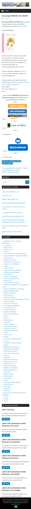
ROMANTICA (7, 388)
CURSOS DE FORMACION (10, 276)
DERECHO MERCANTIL (10, 293)
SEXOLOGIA (7, 390)
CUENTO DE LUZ (22, 26)
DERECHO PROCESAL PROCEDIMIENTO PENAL (16, 299)
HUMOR (6, 332)
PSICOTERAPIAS (8, 384)
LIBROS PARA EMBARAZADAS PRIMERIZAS (13, 203)
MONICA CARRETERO (13, 84)
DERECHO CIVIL (8, 280)
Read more (6, 419)
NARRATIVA (7, 357)
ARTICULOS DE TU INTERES (10, 405)
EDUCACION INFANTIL (10, 309)
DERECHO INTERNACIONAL (11, 291)
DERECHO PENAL (8, 295)
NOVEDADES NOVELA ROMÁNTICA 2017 (13, 216)
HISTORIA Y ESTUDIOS (10, 328)
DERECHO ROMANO (9, 301)
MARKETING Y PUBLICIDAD (11, 347)
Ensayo (6, 316)
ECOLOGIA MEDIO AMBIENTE (12, 305)
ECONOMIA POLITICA (9, 307)
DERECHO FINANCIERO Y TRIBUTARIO (14, 289)
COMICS (6, 266)
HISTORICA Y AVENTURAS (11, 330)
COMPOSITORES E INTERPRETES (13, 270)
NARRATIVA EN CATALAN (10, 359)
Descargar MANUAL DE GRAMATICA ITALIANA (15, 168)
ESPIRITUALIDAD (8, 320)
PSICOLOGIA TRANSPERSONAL (12, 382)
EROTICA (6, 318)
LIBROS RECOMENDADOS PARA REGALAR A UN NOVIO (15, 227)
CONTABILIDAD (8, 274)
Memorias (6, 355)
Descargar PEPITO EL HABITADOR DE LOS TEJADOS (13, 208)
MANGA (6, 345)
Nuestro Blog (7, 378)
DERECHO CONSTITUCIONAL (11, 282)
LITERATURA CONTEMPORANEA (12, 343)
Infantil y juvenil (8, 18)
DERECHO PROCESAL (9, 297)
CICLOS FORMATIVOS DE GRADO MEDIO (15, 253)
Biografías (6, 251)
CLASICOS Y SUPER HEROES (11, 264)
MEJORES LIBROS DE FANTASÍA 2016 (12, 231)
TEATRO (6, 397)
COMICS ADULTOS (9, 268)
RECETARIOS (7, 386)
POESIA (6, 380)
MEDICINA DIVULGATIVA (10, 351)
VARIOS (6, 401)
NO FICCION (7, 372)
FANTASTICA (7, 322)
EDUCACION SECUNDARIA (11, 314)
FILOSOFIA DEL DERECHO (11, 326)
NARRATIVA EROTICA (9, 363)
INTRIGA (6, 337)
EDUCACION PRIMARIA (10, 312)
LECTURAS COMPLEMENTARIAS (12, 339)
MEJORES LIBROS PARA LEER (10, 199)
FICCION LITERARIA (9, 324)
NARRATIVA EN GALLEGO (10, 361)
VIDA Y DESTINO (6, 195)
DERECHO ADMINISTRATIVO (11, 278)
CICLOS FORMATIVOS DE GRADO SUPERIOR (16, 256)
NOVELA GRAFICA (8, 374)
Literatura (6, 341)
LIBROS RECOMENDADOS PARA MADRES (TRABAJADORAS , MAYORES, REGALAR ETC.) (14, 221)
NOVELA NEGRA (8, 376)
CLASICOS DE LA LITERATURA (12, 262)
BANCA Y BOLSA (8, 249)
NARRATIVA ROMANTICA (10, 370)
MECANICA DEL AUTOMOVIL (11, 349)
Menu (6, 10)
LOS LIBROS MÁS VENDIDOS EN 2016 (12, 212)
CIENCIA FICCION (8, 258)
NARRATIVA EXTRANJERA (10, 368)
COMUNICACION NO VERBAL (11, 272)
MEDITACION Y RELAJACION (11, 353)
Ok (16, 506)
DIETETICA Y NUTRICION (10, 303)
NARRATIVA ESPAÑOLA (10, 366)
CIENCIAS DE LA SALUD (10, 260)
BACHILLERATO (8, 247)
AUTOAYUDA (7, 245)
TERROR (6, 399)
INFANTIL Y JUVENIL (17, 82)
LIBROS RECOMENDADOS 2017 (10, 192)
